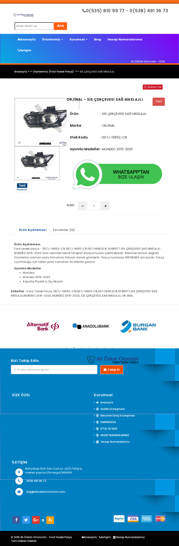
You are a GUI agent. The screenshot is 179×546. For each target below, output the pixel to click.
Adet (71, 205)
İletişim (25, 50)
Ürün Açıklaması (33, 230)
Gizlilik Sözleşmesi (112, 409)
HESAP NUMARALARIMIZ (114, 435)
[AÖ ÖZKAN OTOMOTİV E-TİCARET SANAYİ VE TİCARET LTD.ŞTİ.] (28, 15)
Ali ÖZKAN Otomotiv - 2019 (148, 61)
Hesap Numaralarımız (125, 39)
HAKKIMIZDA (108, 422)
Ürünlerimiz (51, 39)
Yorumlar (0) (64, 230)
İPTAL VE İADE (108, 428)
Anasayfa (28, 39)
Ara (60, 25)
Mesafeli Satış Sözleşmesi (117, 415)
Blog (97, 39)
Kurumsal (77, 39)
